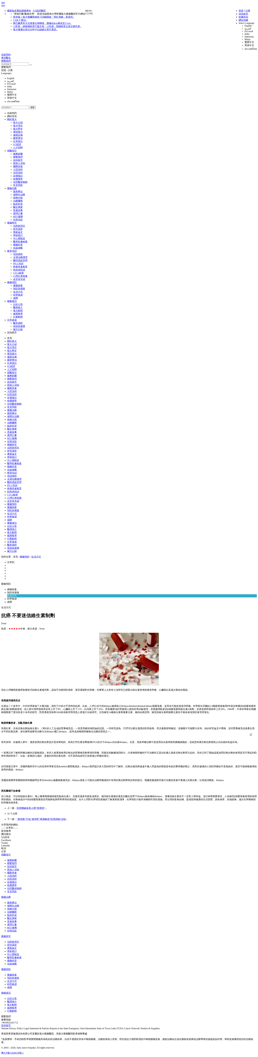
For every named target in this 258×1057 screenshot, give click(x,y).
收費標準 (18, 179)
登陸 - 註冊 (7, 70)
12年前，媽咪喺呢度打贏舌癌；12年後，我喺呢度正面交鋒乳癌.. (47, 26)
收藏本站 (243, 17)
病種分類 (18, 197)
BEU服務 (18, 216)
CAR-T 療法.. (20, 20)
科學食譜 (18, 295)
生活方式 (18, 291)
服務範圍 (18, 154)
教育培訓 (12, 251)
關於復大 (12, 119)
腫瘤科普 (18, 244)
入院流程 (18, 169)
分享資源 (12, 320)
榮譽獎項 (18, 138)
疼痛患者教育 (20, 266)
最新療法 (18, 191)
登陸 (241, 10)
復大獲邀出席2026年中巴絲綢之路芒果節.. (35, 29)
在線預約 (12, 113)
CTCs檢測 (18, 273)
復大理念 (18, 125)
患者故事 (18, 210)
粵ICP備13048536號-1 (12, 1053)
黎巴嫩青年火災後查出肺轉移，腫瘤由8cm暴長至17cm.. (42, 23)
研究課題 (18, 229)
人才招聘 (18, 147)
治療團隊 (18, 201)
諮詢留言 (243, 14)
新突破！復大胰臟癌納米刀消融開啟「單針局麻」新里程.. (43, 17)
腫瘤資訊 (12, 301)
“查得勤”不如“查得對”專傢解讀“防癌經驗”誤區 (41, 819)
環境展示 (18, 132)
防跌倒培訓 (19, 270)
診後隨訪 (18, 175)
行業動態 (18, 317)
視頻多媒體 (19, 326)
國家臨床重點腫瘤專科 (19, 10)
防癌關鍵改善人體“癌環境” (31, 808)
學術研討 (18, 235)
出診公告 (18, 304)
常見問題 (18, 185)
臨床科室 (18, 204)
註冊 (247, 10)
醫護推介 (18, 307)
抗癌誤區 (18, 219)
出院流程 (18, 172)
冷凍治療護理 (20, 257)
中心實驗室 (19, 238)
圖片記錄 (18, 329)
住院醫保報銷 (20, 182)
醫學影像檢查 (20, 241)
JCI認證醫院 (39, 10)
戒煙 (15, 298)
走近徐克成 (19, 279)
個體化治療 (19, 194)
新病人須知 (19, 163)
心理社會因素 (20, 276)
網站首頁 (12, 116)
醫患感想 (18, 323)
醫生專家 (18, 207)
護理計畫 (18, 213)
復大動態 (18, 310)
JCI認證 (17, 144)
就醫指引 (12, 150)
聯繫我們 (6, 67)
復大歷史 (18, 128)
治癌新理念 (19, 226)
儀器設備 (18, 135)
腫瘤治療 (12, 188)
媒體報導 (18, 313)
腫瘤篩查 (18, 285)
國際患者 (18, 166)
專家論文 (18, 232)
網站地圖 (243, 20)
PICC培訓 (18, 263)
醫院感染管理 (20, 260)
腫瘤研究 (12, 223)
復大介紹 (18, 122)
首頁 (9, 338)
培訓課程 (18, 254)
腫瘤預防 (12, 282)
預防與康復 (19, 288)
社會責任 (18, 141)
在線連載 (18, 248)
